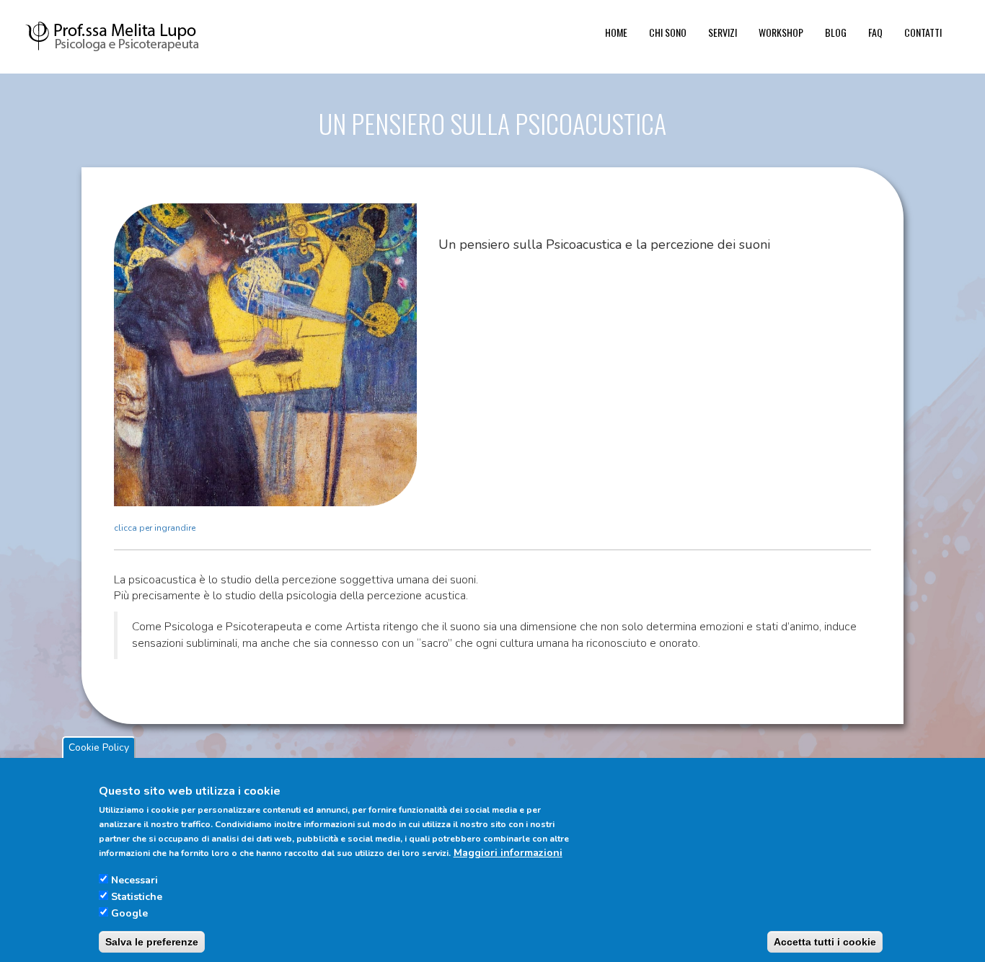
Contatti (923, 32)
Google (129, 912)
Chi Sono (667, 32)
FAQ (875, 32)
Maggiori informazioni (508, 853)
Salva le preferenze (151, 941)
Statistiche (136, 896)
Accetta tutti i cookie (825, 941)
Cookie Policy (99, 747)
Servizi (722, 32)
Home (616, 32)
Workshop (781, 32)
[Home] (122, 36)
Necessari (134, 879)
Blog (836, 32)
